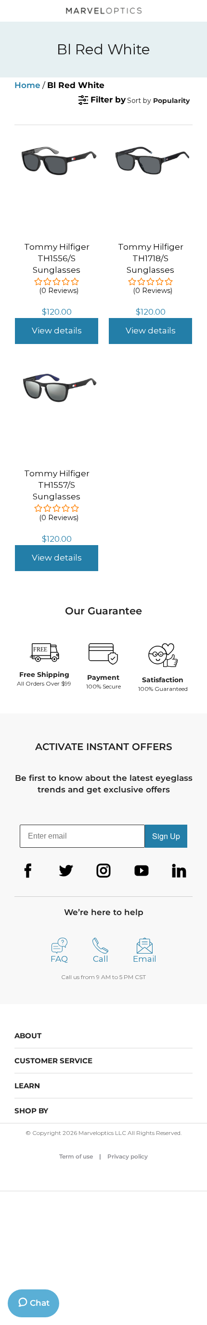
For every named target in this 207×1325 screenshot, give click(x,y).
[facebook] (28, 870)
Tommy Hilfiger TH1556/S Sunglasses (57, 258)
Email (144, 959)
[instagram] (103, 870)
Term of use (76, 1156)
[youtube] (141, 870)
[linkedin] (179, 870)
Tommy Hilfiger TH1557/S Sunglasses (57, 485)
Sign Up (166, 835)
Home (27, 85)
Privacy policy (127, 1156)
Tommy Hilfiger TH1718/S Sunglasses (150, 258)
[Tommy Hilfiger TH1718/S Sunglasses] (150, 150)
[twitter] (66, 870)
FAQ (59, 959)
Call (100, 959)
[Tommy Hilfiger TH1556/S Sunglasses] (56, 150)
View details (57, 330)
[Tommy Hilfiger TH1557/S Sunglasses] (56, 377)
